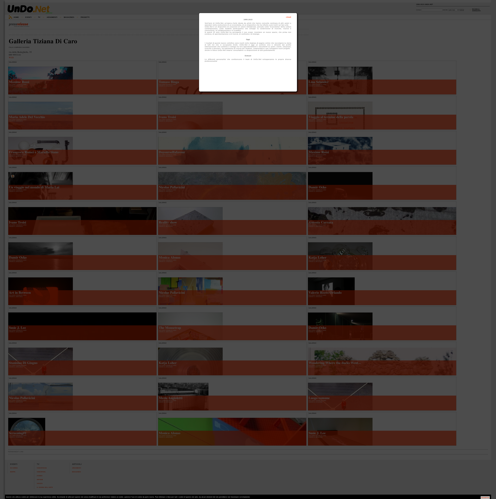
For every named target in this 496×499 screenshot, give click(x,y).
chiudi (288, 17)
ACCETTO (485, 497)
